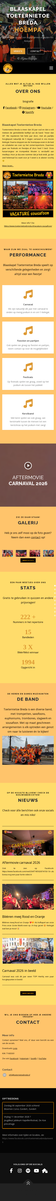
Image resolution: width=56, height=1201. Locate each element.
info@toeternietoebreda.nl (19, 1075)
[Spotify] (28, 1170)
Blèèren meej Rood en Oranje (23, 916)
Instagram (28, 107)
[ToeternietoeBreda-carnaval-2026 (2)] (7, 553)
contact (35, 537)
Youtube (46, 107)
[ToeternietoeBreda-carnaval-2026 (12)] (48, 553)
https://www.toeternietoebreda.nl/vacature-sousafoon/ (28, 226)
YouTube (42, 1058)
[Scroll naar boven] (28, 1183)
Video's (18, 51)
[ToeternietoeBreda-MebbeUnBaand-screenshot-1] (35, 553)
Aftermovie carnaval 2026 (21, 862)
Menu (51, 68)
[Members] (45, 1170)
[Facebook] (11, 1170)
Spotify (29, 112)
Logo (15, 1048)
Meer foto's (28, 560)
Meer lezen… (8, 166)
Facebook (11, 107)
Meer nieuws (28, 993)
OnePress (16, 1193)
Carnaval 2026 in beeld (19, 970)
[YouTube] (36, 1170)
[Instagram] (19, 1170)
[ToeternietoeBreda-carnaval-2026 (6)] (21, 553)
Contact (35, 51)
